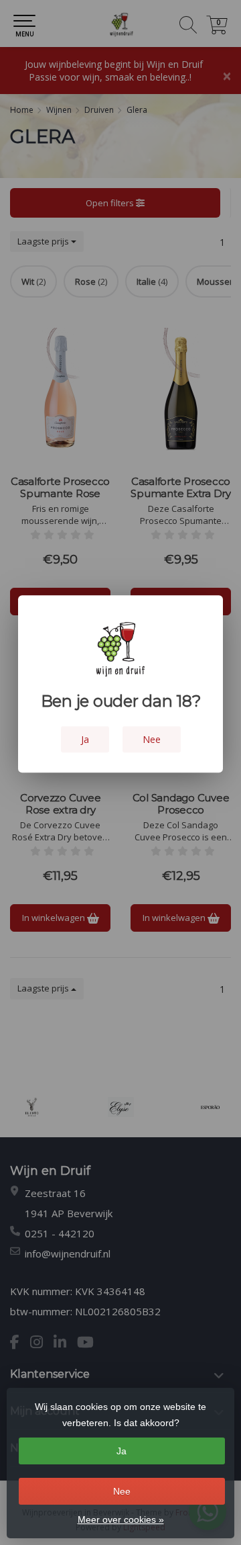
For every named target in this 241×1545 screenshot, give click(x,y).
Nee (122, 1491)
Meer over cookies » (121, 1519)
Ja (121, 1451)
